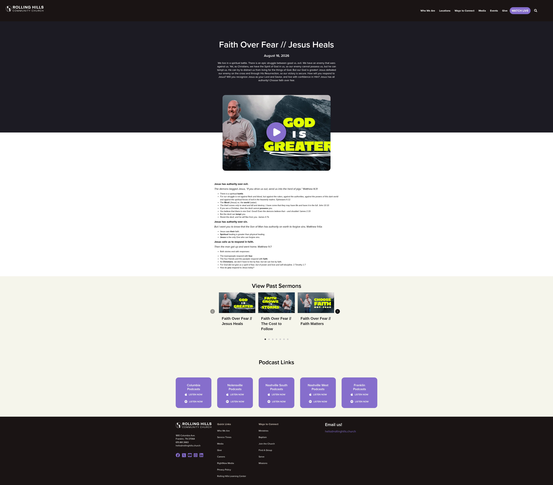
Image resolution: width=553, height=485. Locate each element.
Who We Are (428, 11)
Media (482, 11)
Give (504, 11)
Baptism (263, 437)
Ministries (263, 430)
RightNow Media (225, 463)
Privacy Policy (224, 469)
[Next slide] (337, 311)
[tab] (265, 339)
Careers (221, 456)
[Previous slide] (212, 311)
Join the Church (267, 443)
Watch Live (520, 11)
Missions (263, 463)
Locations (444, 11)
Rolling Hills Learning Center (231, 476)
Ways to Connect (464, 11)
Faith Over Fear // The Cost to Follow (276, 323)
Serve (261, 456)
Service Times (224, 437)
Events (494, 11)
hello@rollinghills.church (340, 431)
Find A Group (265, 450)
